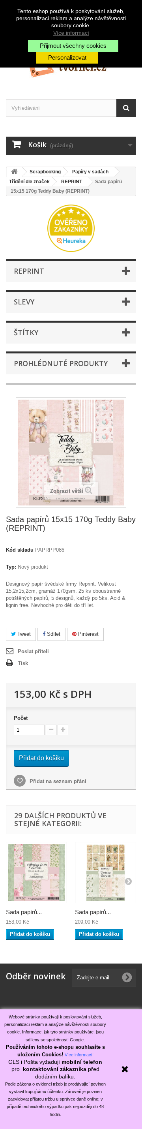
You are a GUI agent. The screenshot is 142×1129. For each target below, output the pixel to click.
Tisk (23, 663)
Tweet (23, 634)
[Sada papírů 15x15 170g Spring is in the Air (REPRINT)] (36, 872)
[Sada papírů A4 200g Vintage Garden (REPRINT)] (105, 872)
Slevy (24, 301)
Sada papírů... (24, 912)
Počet (21, 718)
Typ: (11, 567)
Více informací (71, 33)
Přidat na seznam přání (57, 781)
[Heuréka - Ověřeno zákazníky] (71, 228)
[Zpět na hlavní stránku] (14, 172)
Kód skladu (20, 550)
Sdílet (52, 634)
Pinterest (88, 634)
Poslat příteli (33, 651)
